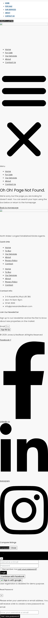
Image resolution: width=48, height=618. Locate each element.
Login (3, 572)
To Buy (8, 250)
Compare (4, 547)
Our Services (10, 9)
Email (2, 326)
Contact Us (10, 16)
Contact (9, 263)
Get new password (10, 616)
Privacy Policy (11, 260)
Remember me (10, 569)
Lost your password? (27, 569)
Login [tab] (7, 553)
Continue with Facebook (12, 576)
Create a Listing (6, 21)
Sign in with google (12, 580)
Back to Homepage (9, 207)
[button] (24, 117)
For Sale (8, 6)
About (7, 13)
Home (7, 3)
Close (13, 547)
